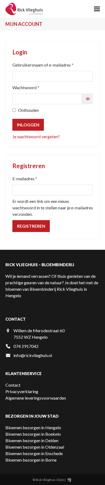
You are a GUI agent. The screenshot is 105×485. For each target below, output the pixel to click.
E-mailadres (31, 178)
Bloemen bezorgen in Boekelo (33, 433)
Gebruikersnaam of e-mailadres (49, 64)
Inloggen (28, 124)
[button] (97, 9)
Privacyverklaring (21, 391)
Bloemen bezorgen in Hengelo (33, 427)
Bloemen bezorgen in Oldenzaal (34, 446)
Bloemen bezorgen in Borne (31, 459)
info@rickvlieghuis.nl (32, 355)
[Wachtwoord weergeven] (87, 98)
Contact (12, 384)
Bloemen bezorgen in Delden (31, 440)
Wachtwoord (32, 87)
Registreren (31, 225)
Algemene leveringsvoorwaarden (35, 397)
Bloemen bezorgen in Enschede (34, 453)
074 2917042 (25, 346)
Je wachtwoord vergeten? (36, 136)
